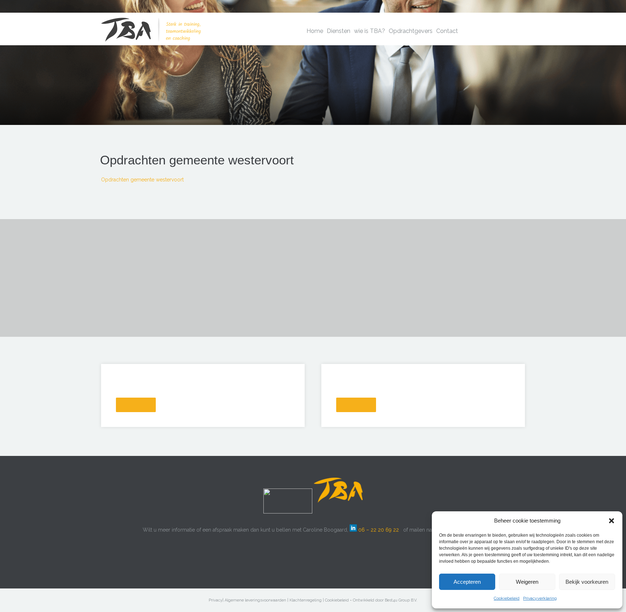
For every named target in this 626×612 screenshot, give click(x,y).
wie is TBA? (369, 31)
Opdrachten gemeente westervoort (142, 180)
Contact (447, 31)
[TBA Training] (151, 25)
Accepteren (467, 582)
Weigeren (527, 582)
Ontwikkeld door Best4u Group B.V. (385, 600)
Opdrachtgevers (411, 31)
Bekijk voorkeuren (587, 582)
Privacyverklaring (540, 598)
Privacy (215, 600)
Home (314, 31)
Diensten (338, 31)
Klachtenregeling (305, 600)
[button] (611, 520)
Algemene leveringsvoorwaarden (255, 600)
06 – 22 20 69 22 (378, 530)
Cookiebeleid (506, 598)
